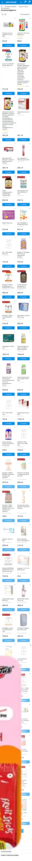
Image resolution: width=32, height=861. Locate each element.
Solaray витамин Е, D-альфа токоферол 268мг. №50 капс (23, 348)
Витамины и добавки (10, 6)
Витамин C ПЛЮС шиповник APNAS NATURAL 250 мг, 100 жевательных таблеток (8, 508)
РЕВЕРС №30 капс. (7, 223)
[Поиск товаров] (21, 2)
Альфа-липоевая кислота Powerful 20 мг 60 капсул (8, 443)
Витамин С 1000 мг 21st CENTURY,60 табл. (7, 317)
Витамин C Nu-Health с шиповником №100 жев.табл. (23, 474)
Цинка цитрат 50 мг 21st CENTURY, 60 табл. (22, 192)
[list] (5, 14)
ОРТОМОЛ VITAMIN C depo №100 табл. (23, 628)
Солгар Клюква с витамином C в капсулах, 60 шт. (22, 286)
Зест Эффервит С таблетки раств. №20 (23, 159)
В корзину (8, 45)
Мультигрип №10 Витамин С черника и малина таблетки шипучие (8, 160)
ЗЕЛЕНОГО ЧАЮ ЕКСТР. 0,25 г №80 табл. (22, 443)
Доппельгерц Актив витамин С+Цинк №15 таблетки (23, 506)
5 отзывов (20, 38)
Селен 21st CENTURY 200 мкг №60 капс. (8, 64)
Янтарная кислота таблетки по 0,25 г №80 (7, 34)
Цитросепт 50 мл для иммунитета (23, 33)
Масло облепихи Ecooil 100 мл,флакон (23, 539)
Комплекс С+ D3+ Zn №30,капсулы (23, 569)
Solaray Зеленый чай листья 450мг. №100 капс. (23, 378)
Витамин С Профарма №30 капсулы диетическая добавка (23, 255)
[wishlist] (15, 18)
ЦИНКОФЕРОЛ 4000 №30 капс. (8, 599)
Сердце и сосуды (23, 6)
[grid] (2, 14)
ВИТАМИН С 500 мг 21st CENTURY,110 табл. (7, 629)
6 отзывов (5, 132)
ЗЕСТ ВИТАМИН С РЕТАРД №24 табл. (22, 223)
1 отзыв (27, 86)
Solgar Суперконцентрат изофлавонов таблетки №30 (7, 193)
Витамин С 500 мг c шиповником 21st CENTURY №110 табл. (8, 286)
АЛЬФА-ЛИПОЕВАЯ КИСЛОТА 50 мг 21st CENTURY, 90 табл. (8, 570)
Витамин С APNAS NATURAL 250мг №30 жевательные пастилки (8, 475)
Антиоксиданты (5, 8)
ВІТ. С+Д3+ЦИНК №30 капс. (7, 253)
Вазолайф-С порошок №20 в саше (23, 316)
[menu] (2, 2)
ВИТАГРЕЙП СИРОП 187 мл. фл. (23, 599)
